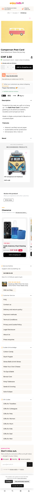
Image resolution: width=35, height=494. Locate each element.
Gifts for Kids (8, 429)
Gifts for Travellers (9, 404)
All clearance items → (21, 212)
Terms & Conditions (10, 319)
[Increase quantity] (13, 67)
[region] (17, 31)
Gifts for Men (8, 439)
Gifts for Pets (8, 414)
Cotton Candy (8, 352)
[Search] (12, 491)
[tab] (17, 101)
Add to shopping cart (24, 67)
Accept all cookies (17, 485)
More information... (22, 478)
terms (22, 469)
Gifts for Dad (7, 434)
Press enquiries (8, 339)
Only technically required (22, 481)
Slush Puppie (8, 357)
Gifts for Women (9, 419)
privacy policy (14, 469)
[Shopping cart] (20, 491)
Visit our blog (8, 290)
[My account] (29, 491)
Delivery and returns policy (12, 309)
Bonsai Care (7, 376)
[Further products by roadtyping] (31, 57)
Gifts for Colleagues (10, 409)
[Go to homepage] (16, 3)
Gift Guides (6, 399)
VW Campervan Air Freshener (13, 176)
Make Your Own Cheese (11, 366)
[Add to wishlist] (29, 18)
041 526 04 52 (8, 273)
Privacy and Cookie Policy (12, 324)
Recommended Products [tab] (16, 147)
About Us (6, 334)
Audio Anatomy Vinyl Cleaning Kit (14, 246)
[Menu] (5, 491)
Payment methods (10, 314)
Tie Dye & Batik (8, 371)
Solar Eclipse (7, 392)
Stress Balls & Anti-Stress (12, 362)
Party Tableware (9, 381)
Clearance (6, 210)
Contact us (7, 304)
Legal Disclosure (9, 329)
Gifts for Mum (8, 424)
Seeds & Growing (9, 386)
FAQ (5, 299)
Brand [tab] (4, 138)
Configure (9, 481)
